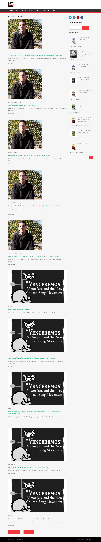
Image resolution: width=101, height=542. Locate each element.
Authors (31, 10)
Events (38, 10)
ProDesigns (90, 539)
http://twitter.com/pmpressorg (70, 17)
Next (30, 532)
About (17, 10)
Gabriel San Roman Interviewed (18, 310)
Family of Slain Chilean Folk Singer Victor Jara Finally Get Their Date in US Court (34, 206)
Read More (11, 63)
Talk (14, 464)
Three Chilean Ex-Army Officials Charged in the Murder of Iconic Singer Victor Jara (35, 55)
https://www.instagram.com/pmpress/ (74, 17)
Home (11, 10)
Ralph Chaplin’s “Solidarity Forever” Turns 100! (23, 105)
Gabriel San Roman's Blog (14, 52)
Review (14, 355)
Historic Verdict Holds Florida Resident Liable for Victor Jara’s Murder (31, 519)
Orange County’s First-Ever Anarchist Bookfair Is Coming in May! (29, 156)
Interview (10, 306)
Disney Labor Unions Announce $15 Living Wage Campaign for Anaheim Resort (33, 256)
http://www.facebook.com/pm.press (81, 17)
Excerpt (10, 355)
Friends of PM (46, 10)
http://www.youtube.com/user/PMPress (78, 17)
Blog (54, 10)
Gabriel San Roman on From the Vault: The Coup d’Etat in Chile (28, 467)
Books (24, 10)
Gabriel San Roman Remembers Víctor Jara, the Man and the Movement (31, 358)
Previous (13, 532)
